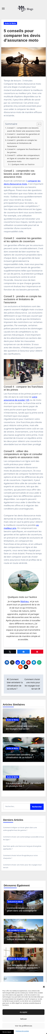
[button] (42, 985)
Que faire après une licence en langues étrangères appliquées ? (23, 966)
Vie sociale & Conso (16, 930)
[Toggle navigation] (3, 8)
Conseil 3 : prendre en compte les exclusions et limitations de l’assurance (22, 143)
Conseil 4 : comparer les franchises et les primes (23, 150)
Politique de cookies (22, 1031)
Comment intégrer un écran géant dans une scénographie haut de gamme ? (22, 911)
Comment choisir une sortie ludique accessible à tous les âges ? (21, 939)
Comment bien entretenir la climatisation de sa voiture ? (20, 756)
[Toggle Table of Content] (38, 124)
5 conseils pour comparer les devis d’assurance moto (22, 36)
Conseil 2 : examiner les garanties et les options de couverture (23, 135)
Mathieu (24, 601)
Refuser (23, 1019)
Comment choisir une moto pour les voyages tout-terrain (22, 727)
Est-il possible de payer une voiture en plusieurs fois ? (23, 784)
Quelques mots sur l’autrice (23, 164)
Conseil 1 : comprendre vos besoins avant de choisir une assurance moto (23, 129)
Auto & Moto (10, 23)
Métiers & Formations (17, 959)
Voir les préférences (23, 1025)
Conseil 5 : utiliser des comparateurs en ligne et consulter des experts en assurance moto (23, 158)
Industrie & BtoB (15, 901)
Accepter (23, 1012)
